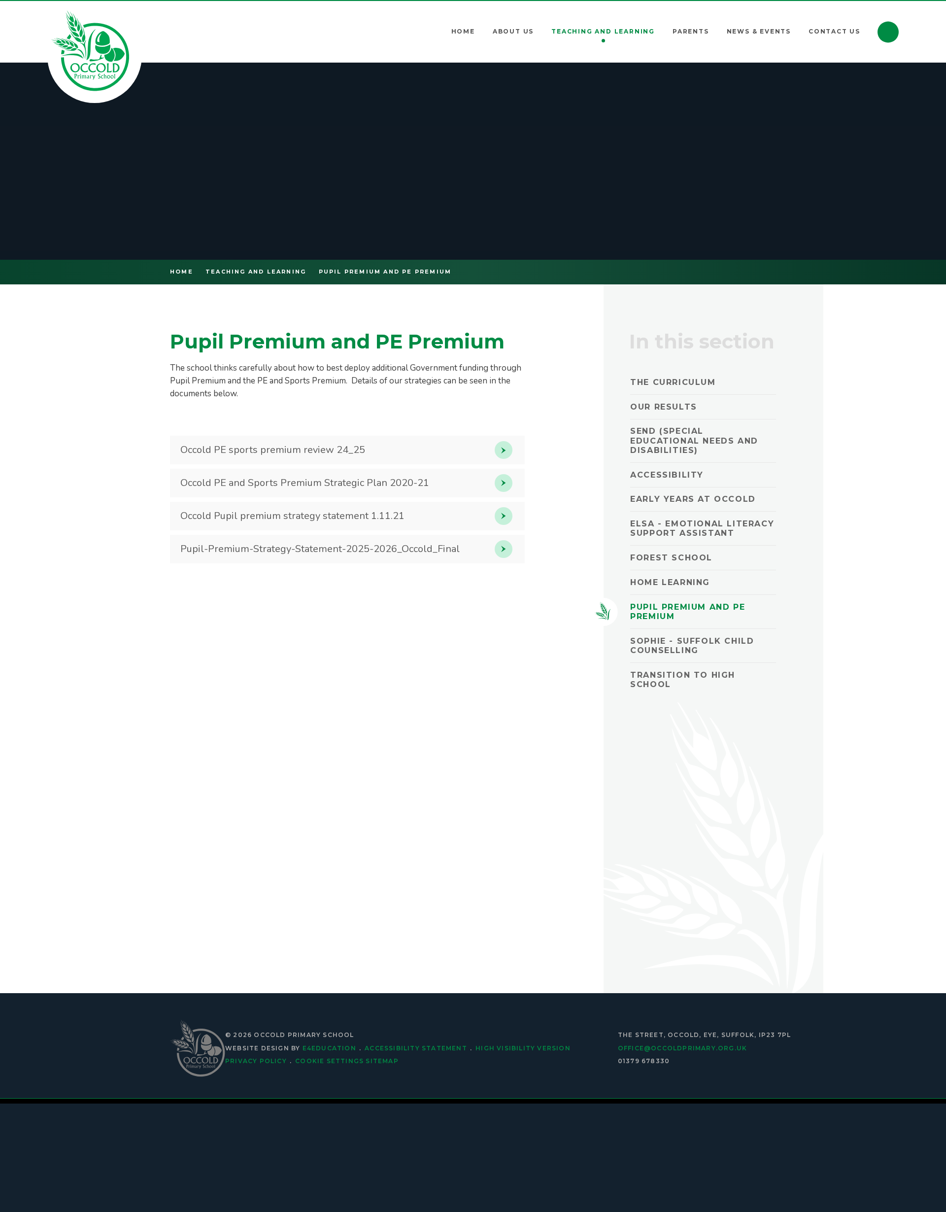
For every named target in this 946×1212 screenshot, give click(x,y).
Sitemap (382, 1061)
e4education (329, 1048)
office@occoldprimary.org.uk (682, 1048)
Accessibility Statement (416, 1048)
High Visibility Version (523, 1048)
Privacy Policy (256, 1061)
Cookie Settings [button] (329, 1061)
